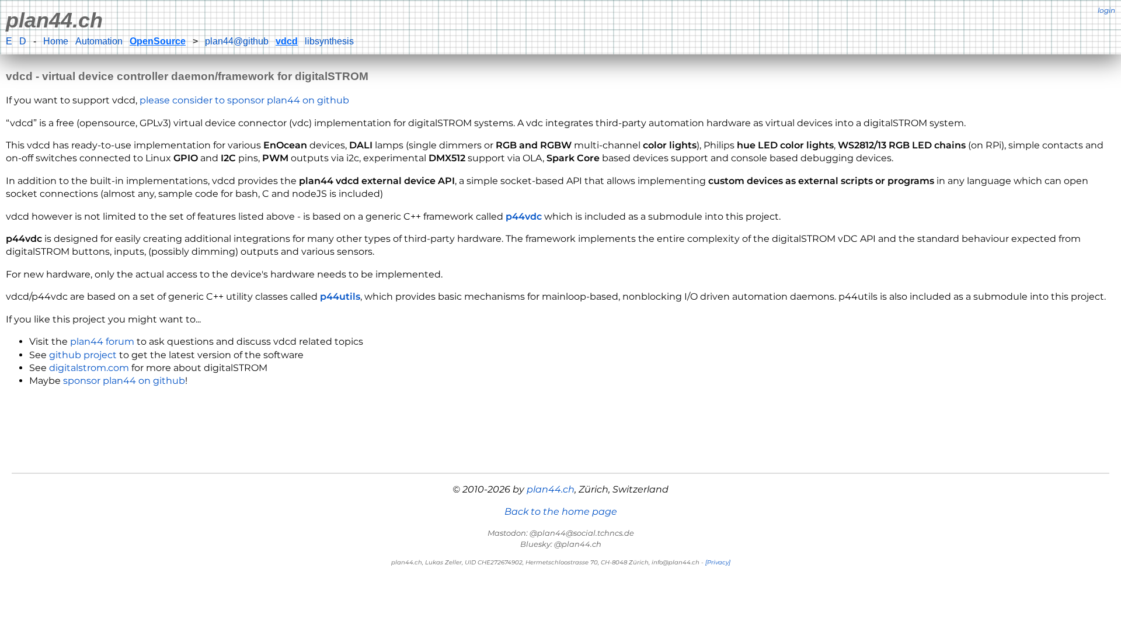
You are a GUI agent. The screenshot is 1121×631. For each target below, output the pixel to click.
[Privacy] (717, 562)
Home (55, 41)
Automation (99, 41)
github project (83, 354)
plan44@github (237, 41)
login (1106, 10)
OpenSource (158, 41)
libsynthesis (329, 41)
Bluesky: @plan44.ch (560, 544)
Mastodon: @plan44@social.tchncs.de (561, 533)
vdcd (287, 41)
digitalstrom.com (89, 367)
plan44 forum (102, 341)
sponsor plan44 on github (124, 380)
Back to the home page (560, 511)
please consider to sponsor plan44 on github (244, 100)
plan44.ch (54, 20)
